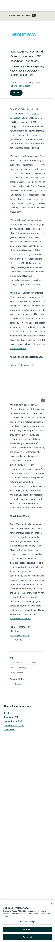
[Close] (52, 904)
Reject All (27, 929)
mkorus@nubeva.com (20, 635)
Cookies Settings (27, 922)
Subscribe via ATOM (14, 725)
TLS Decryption (17, 673)
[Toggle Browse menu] (45, 15)
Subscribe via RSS (13, 721)
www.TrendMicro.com (20, 618)
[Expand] (43, 400)
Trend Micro (31, 663)
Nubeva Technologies (20, 86)
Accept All (27, 937)
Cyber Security (16, 663)
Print (6, 713)
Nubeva (18, 684)
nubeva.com (15, 507)
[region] (27, 921)
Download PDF (11, 717)
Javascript (9, 729)
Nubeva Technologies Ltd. (22, 365)
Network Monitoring (18, 668)
